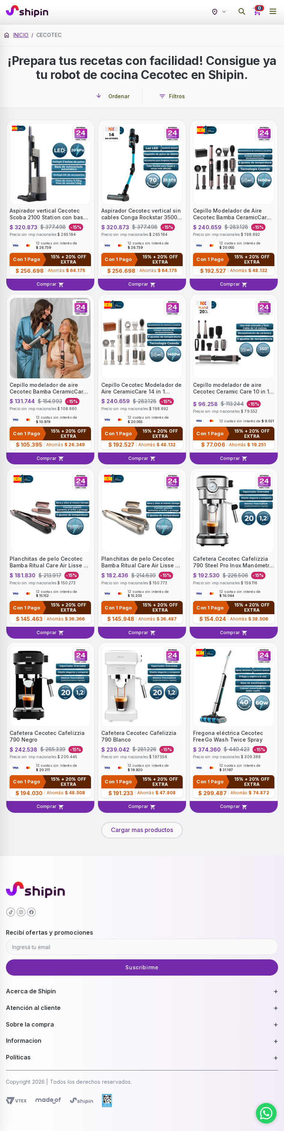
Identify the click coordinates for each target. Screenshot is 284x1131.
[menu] (273, 12)
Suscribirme (142, 967)
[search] (242, 12)
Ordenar (118, 96)
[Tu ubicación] (220, 12)
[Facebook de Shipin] (31, 912)
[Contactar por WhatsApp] (266, 1113)
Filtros (177, 96)
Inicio (20, 35)
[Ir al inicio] (27, 12)
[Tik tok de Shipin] (11, 912)
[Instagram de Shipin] (21, 912)
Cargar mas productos (142, 829)
